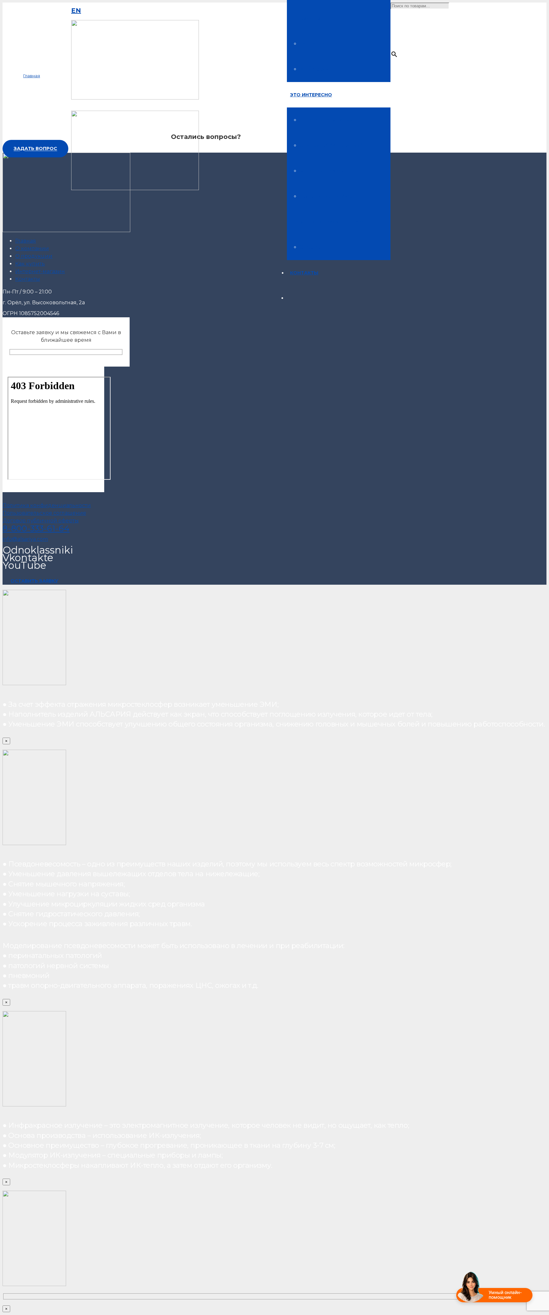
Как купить (30, 264)
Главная (25, 241)
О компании (32, 248)
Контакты (27, 279)
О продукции (33, 256)
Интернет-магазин (40, 271)
